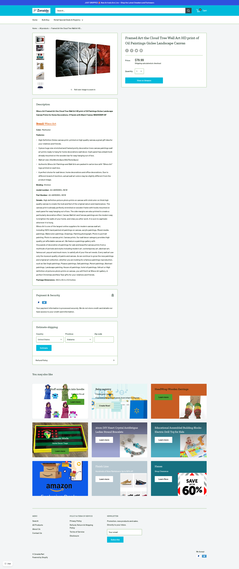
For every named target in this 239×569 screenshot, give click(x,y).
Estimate (44, 348)
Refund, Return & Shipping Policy (81, 526)
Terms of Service (77, 532)
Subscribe (115, 539)
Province (69, 334)
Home (34, 20)
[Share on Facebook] (127, 50)
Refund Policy (42, 360)
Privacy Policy (76, 521)
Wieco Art (46, 123)
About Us (36, 529)
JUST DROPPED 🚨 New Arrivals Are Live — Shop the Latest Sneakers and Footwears (119, 2)
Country (39, 334)
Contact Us (37, 533)
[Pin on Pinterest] (131, 50)
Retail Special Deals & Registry (67, 20)
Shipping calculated (143, 63)
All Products (37, 525)
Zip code (98, 334)
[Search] (188, 10)
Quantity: (129, 71)
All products (44, 28)
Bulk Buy (45, 20)
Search (35, 521)
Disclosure (74, 536)
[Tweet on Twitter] (136, 50)
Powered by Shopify (40, 557)
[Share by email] (141, 50)
